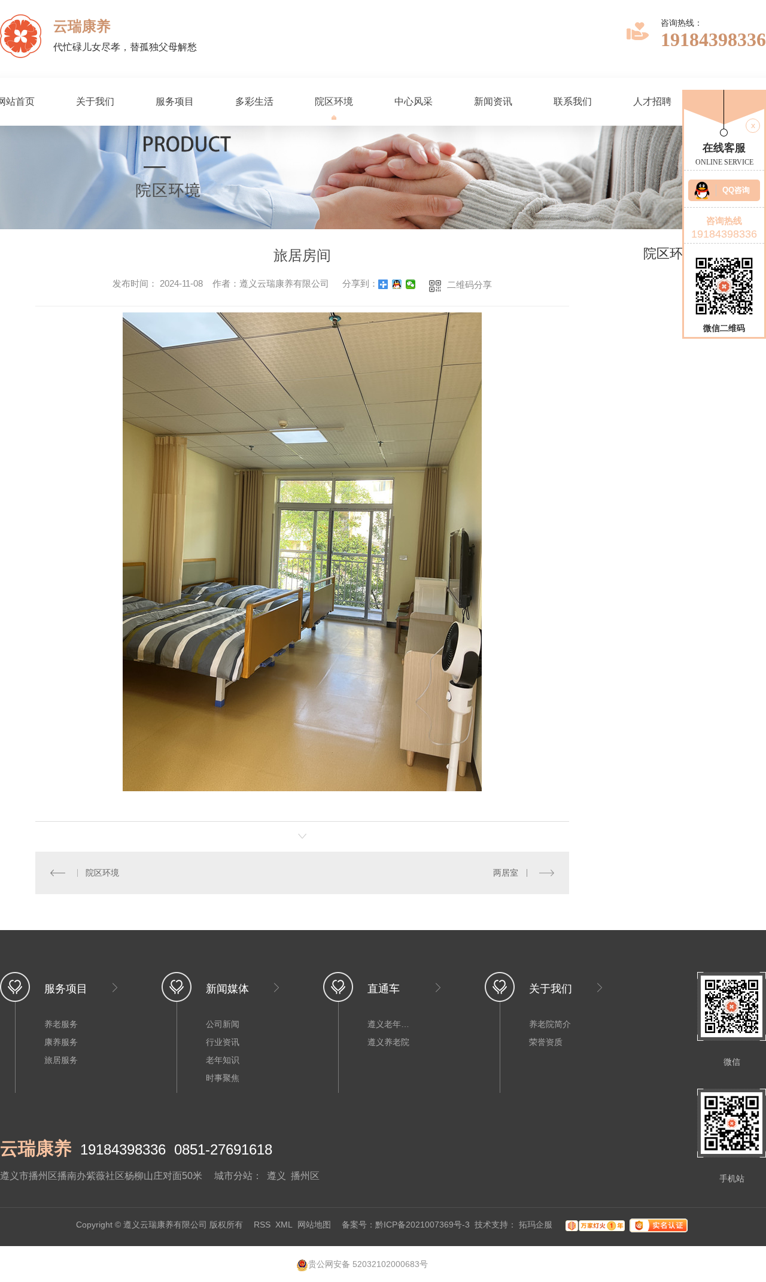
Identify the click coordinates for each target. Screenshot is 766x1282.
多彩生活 (254, 101)
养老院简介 (550, 1024)
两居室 (505, 872)
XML (284, 1225)
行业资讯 (222, 1042)
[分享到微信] (411, 284)
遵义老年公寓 (391, 1024)
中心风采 (413, 101)
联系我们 (573, 101)
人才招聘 (652, 101)
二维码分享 (469, 285)
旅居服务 (61, 1060)
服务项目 (175, 101)
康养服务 (61, 1042)
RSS (262, 1225)
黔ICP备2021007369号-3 (422, 1225)
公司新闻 (222, 1024)
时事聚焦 (222, 1078)
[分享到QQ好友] (397, 284)
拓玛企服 (537, 1225)
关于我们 (95, 101)
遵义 (276, 1176)
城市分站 (233, 1176)
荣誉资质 (546, 1042)
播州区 (305, 1176)
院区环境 (334, 101)
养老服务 (61, 1024)
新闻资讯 (493, 101)
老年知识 (222, 1060)
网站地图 (314, 1225)
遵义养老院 (388, 1042)
